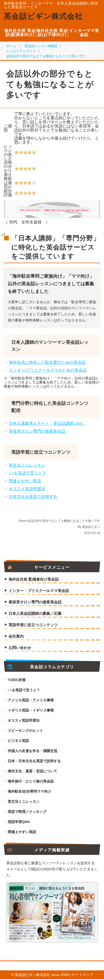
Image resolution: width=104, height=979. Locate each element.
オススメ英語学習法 (27, 489)
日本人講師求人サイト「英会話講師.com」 (47, 423)
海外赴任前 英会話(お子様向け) (52, 32)
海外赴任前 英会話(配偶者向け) (20, 32)
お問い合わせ (20, 648)
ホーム (11, 46)
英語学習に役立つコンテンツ (33, 625)
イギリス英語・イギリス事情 (31, 710)
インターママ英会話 (84, 32)
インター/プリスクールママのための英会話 (48, 370)
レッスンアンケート (21, 51)
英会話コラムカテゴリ (52, 667)
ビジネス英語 (18, 741)
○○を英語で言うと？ (27, 473)
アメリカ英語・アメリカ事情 (31, 700)
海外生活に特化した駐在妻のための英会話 (47, 362)
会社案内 (16, 636)
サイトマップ (82, 975)
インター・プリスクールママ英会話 (39, 591)
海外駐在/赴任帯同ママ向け (29, 791)
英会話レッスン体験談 (40, 46)
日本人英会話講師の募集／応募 (35, 613)
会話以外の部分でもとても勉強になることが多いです (45, 56)
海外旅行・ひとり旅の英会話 (31, 781)
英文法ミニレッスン (27, 465)
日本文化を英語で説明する (33, 496)
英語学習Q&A (19, 822)
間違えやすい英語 (25, 481)
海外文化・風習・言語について (32, 771)
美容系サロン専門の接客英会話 (37, 431)
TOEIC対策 (17, 680)
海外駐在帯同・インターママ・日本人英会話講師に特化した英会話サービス (51, 5)
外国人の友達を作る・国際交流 (32, 751)
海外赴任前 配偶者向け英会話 (34, 579)
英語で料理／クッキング (27, 812)
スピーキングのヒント (25, 730)
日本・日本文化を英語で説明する (34, 761)
